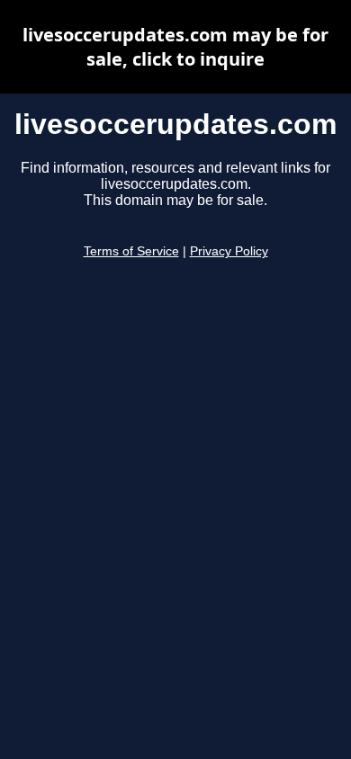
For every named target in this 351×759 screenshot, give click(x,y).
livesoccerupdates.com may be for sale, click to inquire (175, 46)
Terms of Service (131, 251)
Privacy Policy (229, 251)
